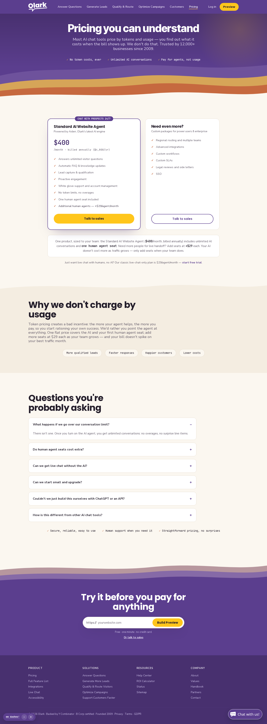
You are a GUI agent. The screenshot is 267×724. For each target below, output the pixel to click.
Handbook (197, 686)
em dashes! (13, 716)
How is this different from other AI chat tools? (67, 515)
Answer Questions (70, 7)
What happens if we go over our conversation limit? (71, 424)
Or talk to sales (133, 637)
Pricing (193, 7)
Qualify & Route (123, 7)
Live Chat (34, 692)
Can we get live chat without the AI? (60, 466)
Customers (177, 7)
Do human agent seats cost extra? (58, 449)
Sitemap (142, 692)
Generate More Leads (95, 681)
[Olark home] (37, 7)
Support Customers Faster (98, 698)
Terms (128, 714)
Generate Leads (97, 7)
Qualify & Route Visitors (97, 686)
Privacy (119, 714)
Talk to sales (94, 219)
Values (195, 681)
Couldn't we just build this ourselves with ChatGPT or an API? (79, 499)
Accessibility (36, 698)
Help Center (144, 675)
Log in (212, 7)
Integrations (35, 686)
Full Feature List (38, 681)
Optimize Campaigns (152, 7)
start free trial (192, 262)
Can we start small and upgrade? (57, 482)
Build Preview (167, 623)
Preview (229, 7)
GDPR (137, 714)
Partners (196, 692)
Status (141, 686)
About (194, 675)
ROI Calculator (146, 681)
